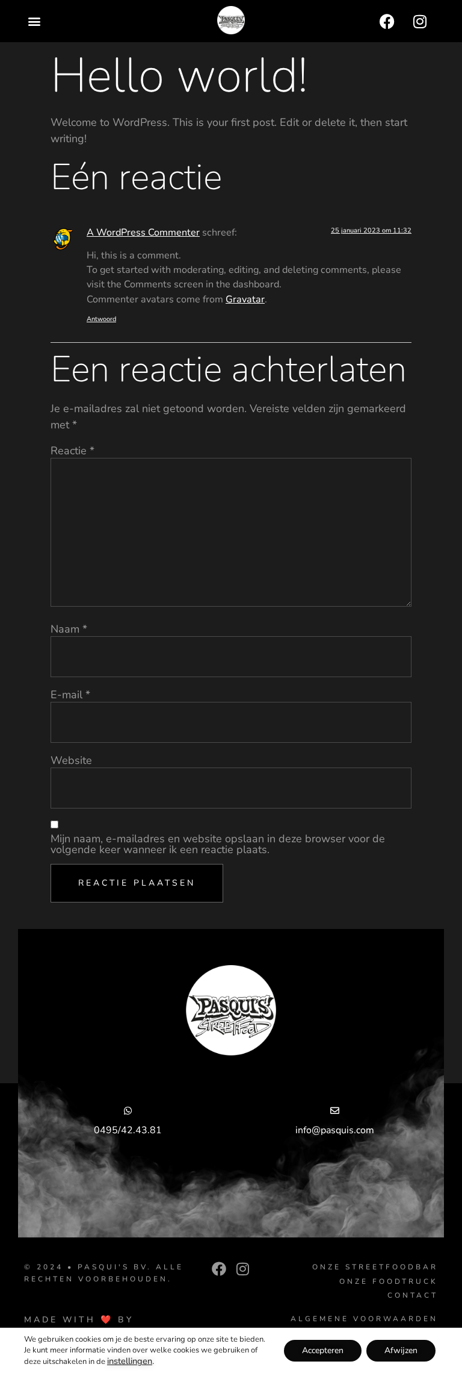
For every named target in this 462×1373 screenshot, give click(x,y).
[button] (34, 21)
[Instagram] (420, 21)
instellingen (129, 1361)
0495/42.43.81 (128, 1130)
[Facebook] (387, 21)
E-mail (70, 694)
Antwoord (101, 319)
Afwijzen (400, 1350)
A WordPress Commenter (143, 232)
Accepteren (322, 1350)
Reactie (72, 450)
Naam (69, 629)
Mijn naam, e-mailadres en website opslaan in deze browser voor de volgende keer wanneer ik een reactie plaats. (218, 844)
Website (71, 760)
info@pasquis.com (334, 1130)
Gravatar (245, 299)
